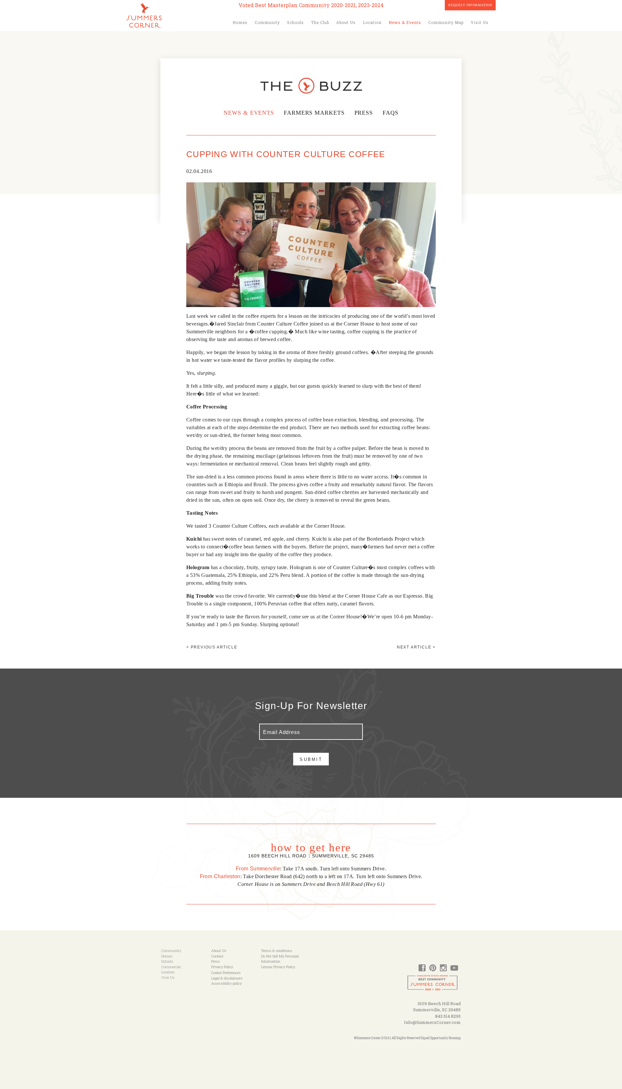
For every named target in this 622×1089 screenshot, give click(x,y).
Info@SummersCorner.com (432, 1022)
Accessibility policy (226, 983)
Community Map (446, 22)
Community (267, 22)
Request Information (470, 5)
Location (372, 22)
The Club (320, 22)
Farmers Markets (314, 112)
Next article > (416, 647)
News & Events (405, 22)
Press (363, 112)
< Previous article (211, 647)
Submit (311, 759)
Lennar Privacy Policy (278, 966)
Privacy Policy (222, 966)
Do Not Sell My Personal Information (280, 959)
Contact (217, 956)
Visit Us (480, 22)
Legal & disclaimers (227, 978)
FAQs (390, 112)
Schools (295, 22)
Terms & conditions (276, 950)
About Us (346, 22)
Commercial (171, 966)
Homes (240, 22)
